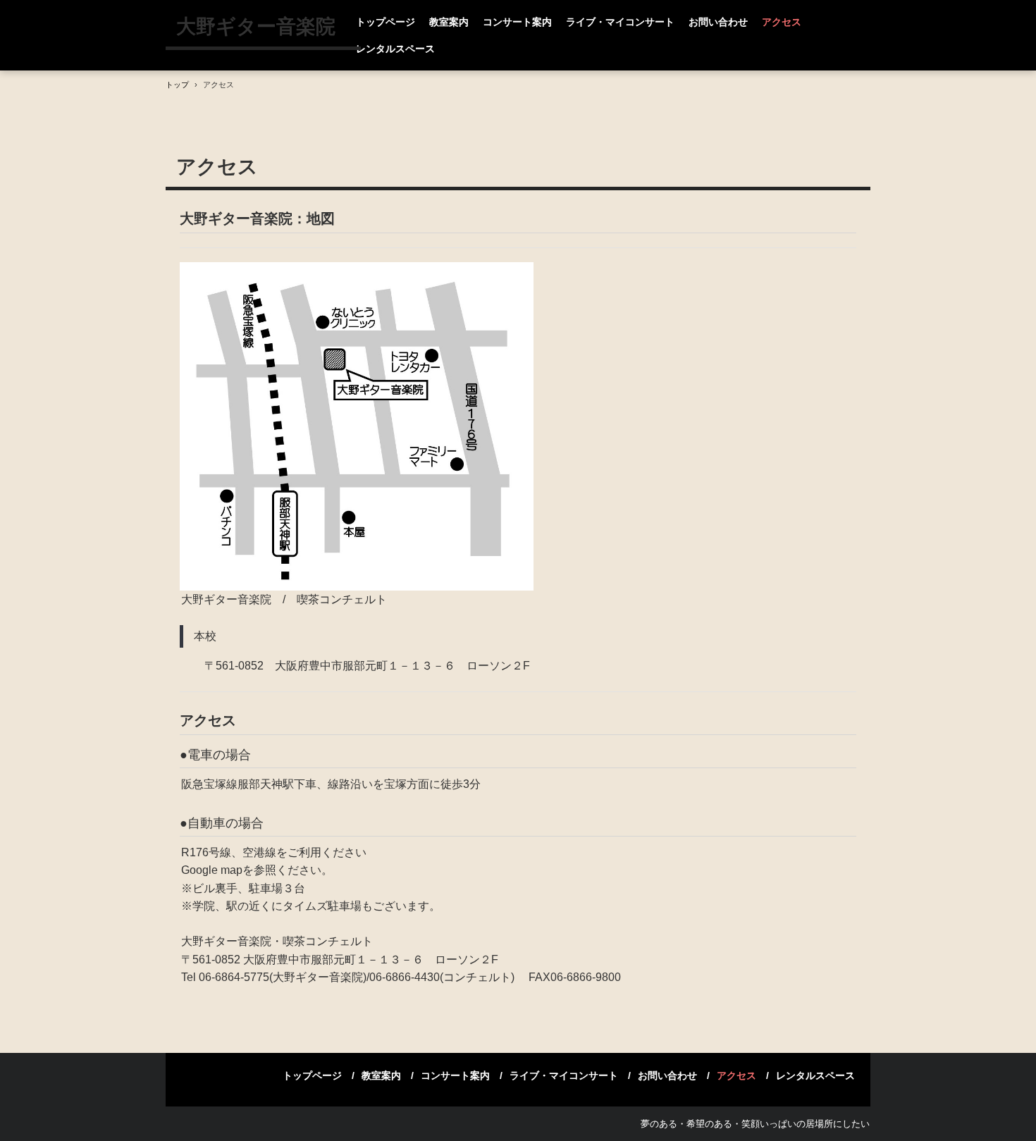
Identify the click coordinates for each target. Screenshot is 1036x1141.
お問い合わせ (718, 21)
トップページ (385, 21)
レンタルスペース (395, 48)
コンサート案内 (517, 21)
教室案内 (449, 21)
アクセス (781, 21)
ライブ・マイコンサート (620, 21)
